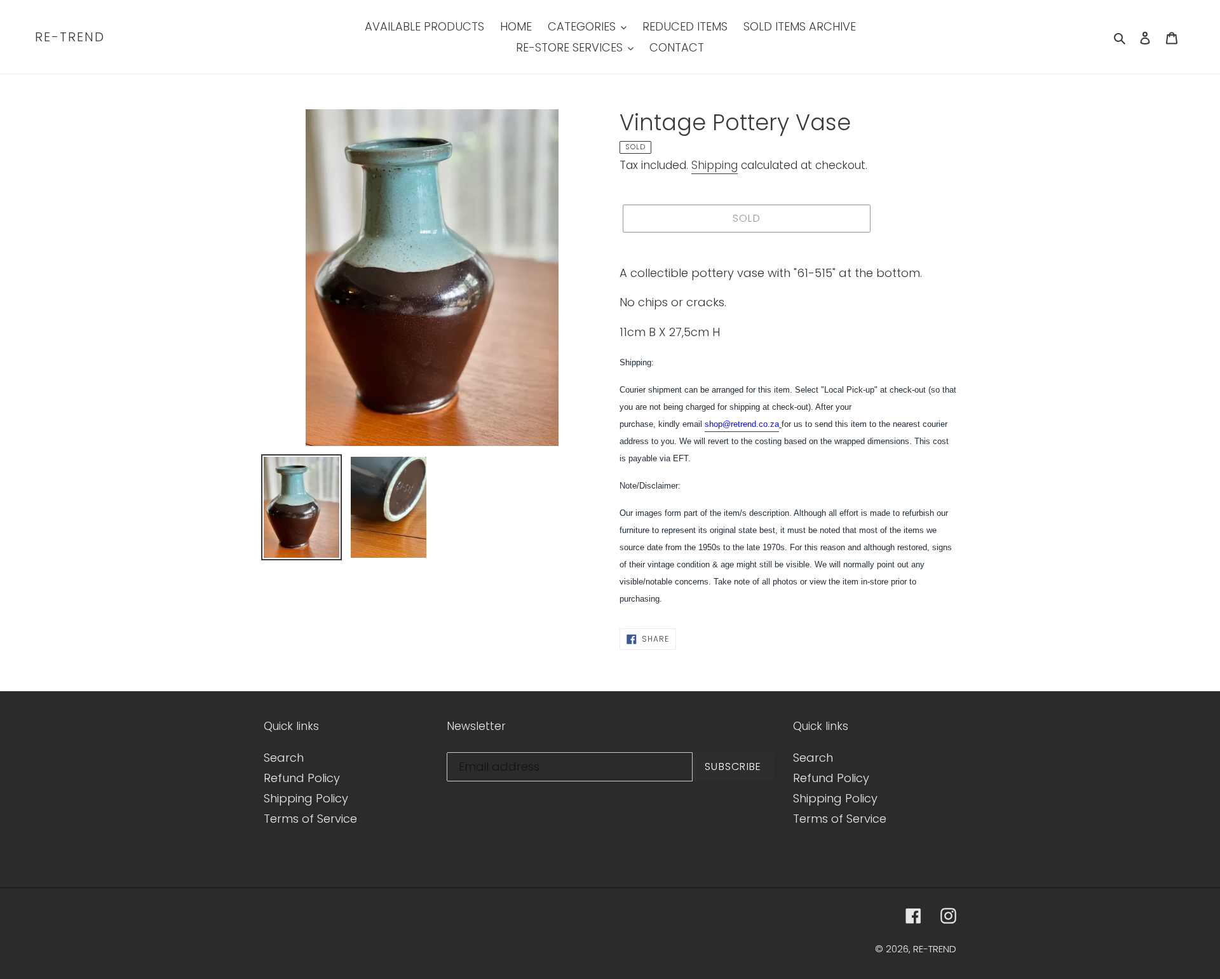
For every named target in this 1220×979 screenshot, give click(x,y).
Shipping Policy (306, 798)
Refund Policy (302, 778)
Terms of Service (310, 819)
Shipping (714, 165)
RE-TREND (70, 36)
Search (284, 758)
